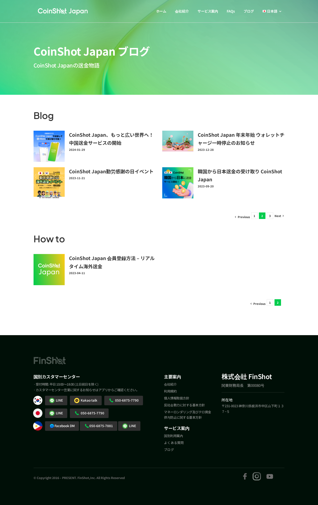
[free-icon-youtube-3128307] (270, 474)
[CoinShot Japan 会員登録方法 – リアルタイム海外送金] (49, 269)
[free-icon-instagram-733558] (257, 474)
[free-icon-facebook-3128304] (245, 474)
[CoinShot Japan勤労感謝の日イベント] (49, 182)
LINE (59, 400)
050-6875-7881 (101, 425)
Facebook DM (65, 425)
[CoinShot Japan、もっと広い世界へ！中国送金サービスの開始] (49, 146)
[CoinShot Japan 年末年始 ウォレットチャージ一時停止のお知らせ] (177, 141)
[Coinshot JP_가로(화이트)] (63, 10)
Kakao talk (88, 400)
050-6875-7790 (126, 400)
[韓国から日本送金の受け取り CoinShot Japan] (177, 182)
